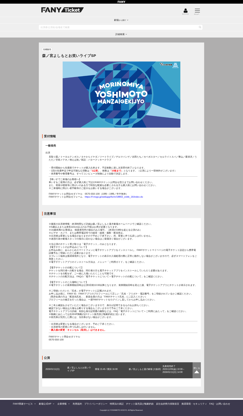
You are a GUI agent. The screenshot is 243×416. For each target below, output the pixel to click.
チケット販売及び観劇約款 (140, 403)
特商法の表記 (117, 403)
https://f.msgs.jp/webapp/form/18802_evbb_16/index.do (114, 196)
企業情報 (62, 403)
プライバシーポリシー (95, 403)
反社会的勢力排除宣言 (167, 403)
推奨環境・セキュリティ (194, 403)
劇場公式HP (45, 403)
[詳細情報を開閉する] (197, 370)
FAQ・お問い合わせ (219, 403)
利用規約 (77, 403)
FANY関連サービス (23, 403)
